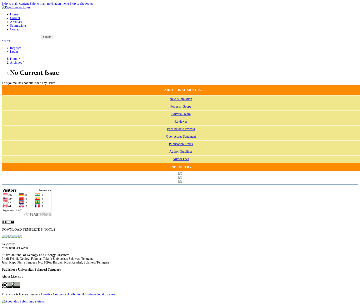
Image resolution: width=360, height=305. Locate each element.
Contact (15, 29)
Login (14, 51)
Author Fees (181, 159)
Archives (16, 22)
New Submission (181, 99)
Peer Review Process (181, 129)
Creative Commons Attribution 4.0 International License (78, 294)
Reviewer (181, 121)
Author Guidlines (180, 151)
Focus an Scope (180, 106)
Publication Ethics (181, 144)
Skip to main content (15, 3)
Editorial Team (181, 114)
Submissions (18, 25)
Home (14, 14)
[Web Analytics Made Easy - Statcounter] (8, 222)
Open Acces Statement (181, 136)
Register (15, 48)
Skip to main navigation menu (49, 3)
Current (15, 18)
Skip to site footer (81, 3)
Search (47, 36)
